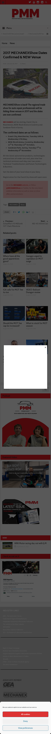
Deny (25, 721)
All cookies (25, 714)
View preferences (25, 728)
